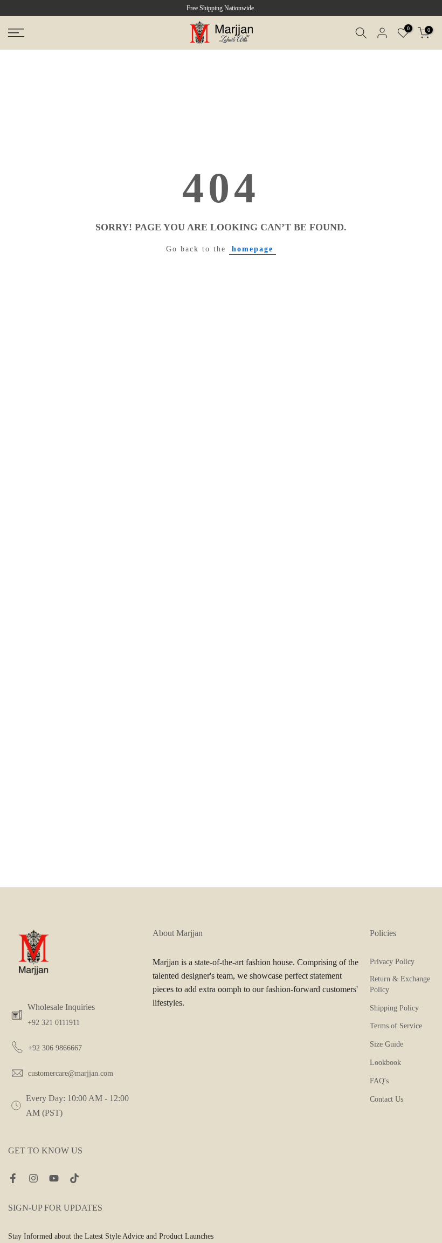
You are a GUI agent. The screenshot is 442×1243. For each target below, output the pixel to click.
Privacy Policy (392, 962)
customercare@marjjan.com (70, 1073)
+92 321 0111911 (53, 1023)
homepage (252, 249)
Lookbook (385, 1062)
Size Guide (386, 1044)
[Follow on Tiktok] (74, 1179)
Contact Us (386, 1099)
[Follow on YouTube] (54, 1179)
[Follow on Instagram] (33, 1179)
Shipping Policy (394, 1008)
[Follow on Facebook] (13, 1179)
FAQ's (379, 1081)
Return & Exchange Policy (400, 984)
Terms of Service (396, 1026)
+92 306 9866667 (55, 1048)
